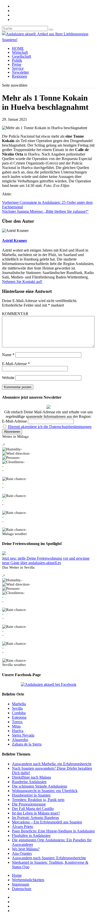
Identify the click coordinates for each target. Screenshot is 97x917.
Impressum (20, 884)
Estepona (19, 717)
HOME (18, 48)
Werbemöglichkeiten (28, 880)
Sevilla (17, 708)
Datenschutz (21, 889)
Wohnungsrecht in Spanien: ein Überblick (45, 791)
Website (8, 378)
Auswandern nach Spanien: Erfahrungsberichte (49, 858)
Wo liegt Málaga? (26, 849)
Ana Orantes (22, 853)
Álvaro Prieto (22, 826)
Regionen (19, 76)
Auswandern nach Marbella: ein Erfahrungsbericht (51, 764)
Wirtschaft (20, 52)
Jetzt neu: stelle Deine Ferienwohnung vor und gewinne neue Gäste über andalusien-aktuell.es (46, 560)
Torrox (17, 722)
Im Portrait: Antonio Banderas (35, 817)
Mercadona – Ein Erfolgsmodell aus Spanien (47, 822)
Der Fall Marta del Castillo (33, 809)
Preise (16, 64)
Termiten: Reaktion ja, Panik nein (38, 800)
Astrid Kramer (14, 240)
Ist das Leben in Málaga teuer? (36, 813)
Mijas (16, 726)
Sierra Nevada (23, 735)
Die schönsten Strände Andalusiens (39, 786)
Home (17, 875)
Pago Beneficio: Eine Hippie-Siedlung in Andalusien (53, 831)
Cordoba (19, 713)
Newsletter (20, 72)
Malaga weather (14, 534)
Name (8, 355)
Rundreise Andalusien (29, 782)
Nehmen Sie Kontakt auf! (22, 281)
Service (18, 68)
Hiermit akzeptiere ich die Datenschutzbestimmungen (50, 427)
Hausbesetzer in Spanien (31, 795)
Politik (17, 60)
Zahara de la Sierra (27, 744)
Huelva (17, 731)
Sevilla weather (14, 665)
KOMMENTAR (15, 314)
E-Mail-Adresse (16, 364)
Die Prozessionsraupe (29, 804)
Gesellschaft (21, 56)
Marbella (19, 704)
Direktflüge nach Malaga (31, 777)
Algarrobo (20, 740)
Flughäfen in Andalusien (31, 835)
